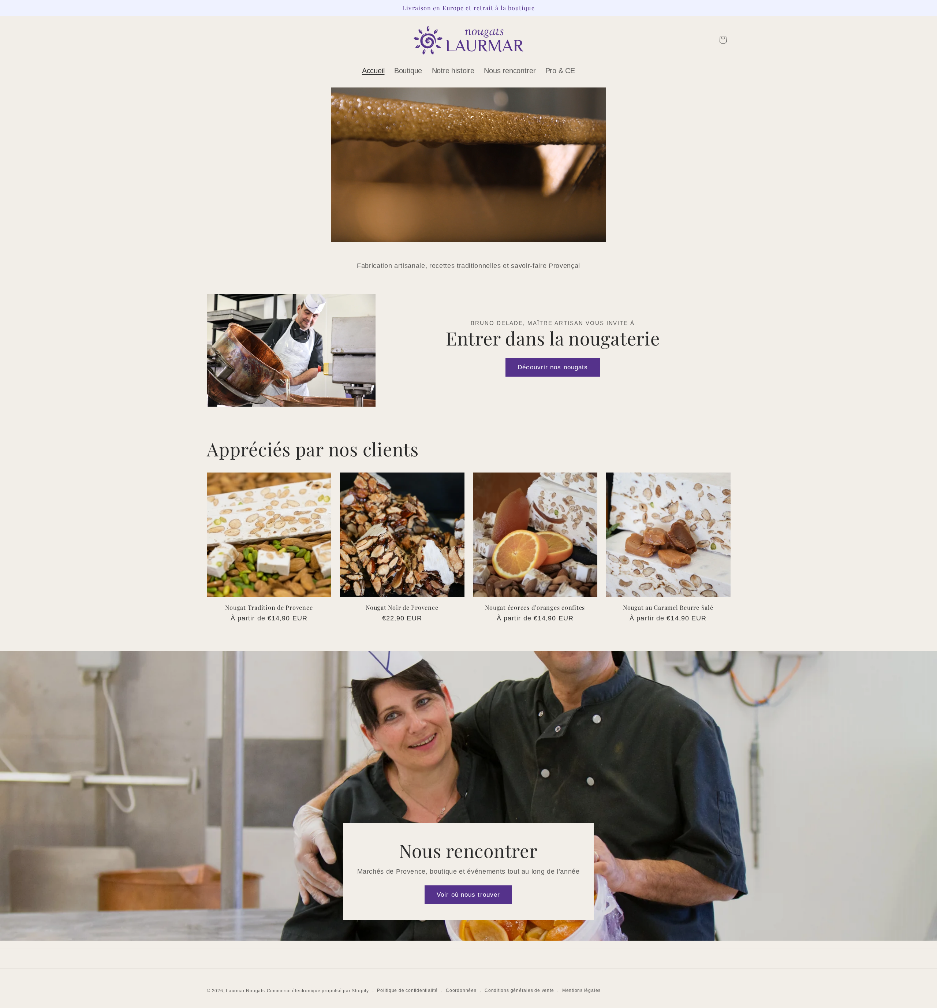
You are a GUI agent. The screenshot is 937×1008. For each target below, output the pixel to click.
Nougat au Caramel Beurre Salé (668, 607)
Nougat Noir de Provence (402, 607)
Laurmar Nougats (245, 990)
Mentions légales (581, 990)
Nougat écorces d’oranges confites (535, 607)
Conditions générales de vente (519, 990)
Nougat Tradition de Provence (269, 607)
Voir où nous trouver (468, 894)
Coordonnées (461, 990)
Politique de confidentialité (407, 990)
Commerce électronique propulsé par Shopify (318, 990)
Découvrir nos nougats (553, 367)
